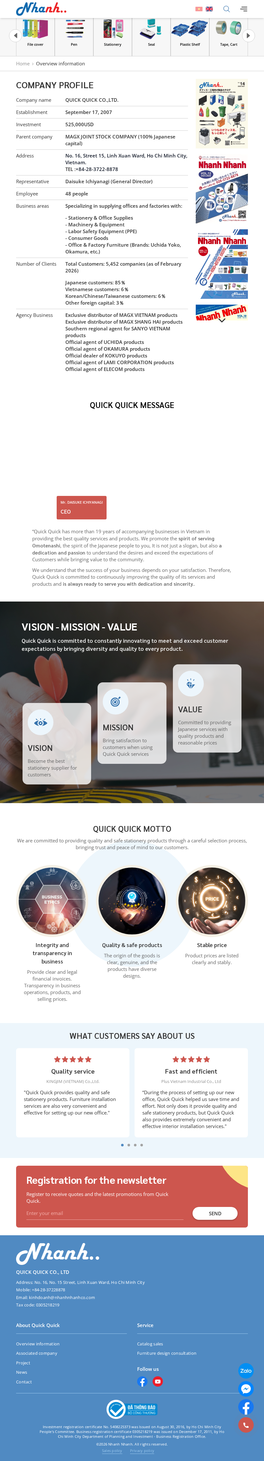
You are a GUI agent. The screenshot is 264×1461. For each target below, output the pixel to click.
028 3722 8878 (227, 1425)
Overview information (38, 1344)
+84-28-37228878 (48, 1290)
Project (23, 1363)
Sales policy (112, 1450)
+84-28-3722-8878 (97, 169)
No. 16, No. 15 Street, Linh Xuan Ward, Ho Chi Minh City (89, 1282)
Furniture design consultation (166, 1353)
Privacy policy (142, 1450)
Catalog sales (150, 1344)
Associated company (36, 1353)
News (21, 1372)
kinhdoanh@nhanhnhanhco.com (62, 1297)
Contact (24, 1382)
